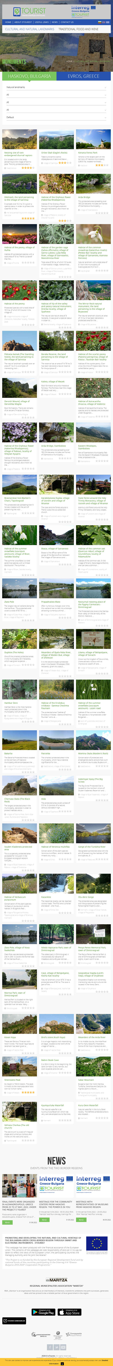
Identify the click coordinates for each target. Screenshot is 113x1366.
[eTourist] (29, 11)
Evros (83, 76)
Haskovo (29, 76)
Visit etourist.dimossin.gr (14, 1320)
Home (69, 61)
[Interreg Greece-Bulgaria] (83, 12)
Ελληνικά (107, 22)
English (103, 22)
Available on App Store (70, 1312)
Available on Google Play (43, 1312)
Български (99, 22)
